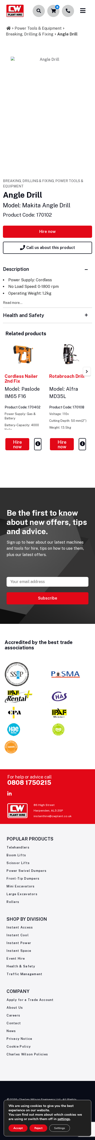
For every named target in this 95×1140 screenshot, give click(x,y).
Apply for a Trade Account (30, 1000)
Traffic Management (24, 974)
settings (63, 1119)
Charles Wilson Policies (27, 1054)
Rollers (13, 902)
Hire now (47, 231)
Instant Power (19, 943)
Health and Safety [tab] (23, 315)
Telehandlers (18, 847)
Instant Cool (18, 935)
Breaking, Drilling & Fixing (29, 34)
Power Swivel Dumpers (27, 871)
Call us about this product (50, 247)
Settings (59, 1128)
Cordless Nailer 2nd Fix (21, 379)
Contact (14, 1023)
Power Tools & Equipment (38, 28)
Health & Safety (21, 966)
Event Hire (16, 958)
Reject (38, 1128)
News (11, 1031)
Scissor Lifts (18, 863)
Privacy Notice (19, 1039)
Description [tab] (16, 269)
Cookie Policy (19, 1046)
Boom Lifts (16, 855)
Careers (13, 1015)
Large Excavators (22, 894)
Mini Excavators (21, 886)
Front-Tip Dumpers (23, 878)
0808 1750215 (29, 782)
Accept (18, 1128)
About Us (15, 1007)
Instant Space (19, 951)
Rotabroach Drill (67, 376)
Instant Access (20, 927)
